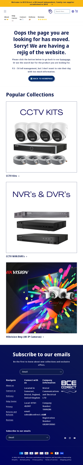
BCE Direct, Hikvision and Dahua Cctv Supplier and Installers (40, 457)
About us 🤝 (6, 18)
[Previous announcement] (4, 3)
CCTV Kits (11, 175)
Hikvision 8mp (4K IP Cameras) (24, 336)
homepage (65, 59)
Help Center (11, 401)
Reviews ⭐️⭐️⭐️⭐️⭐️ (42, 18)
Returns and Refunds (11, 413)
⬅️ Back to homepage (41, 78)
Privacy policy (37, 460)
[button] (5, 11)
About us (10, 385)
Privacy (9, 406)
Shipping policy (65, 460)
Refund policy (25, 460)
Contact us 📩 (23, 18)
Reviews (9, 420)
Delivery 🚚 (32, 18)
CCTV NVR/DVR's (15, 256)
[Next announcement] (79, 3)
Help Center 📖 (14, 18)
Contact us (11, 391)
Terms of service (51, 460)
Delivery (9, 396)
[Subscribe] (60, 372)
